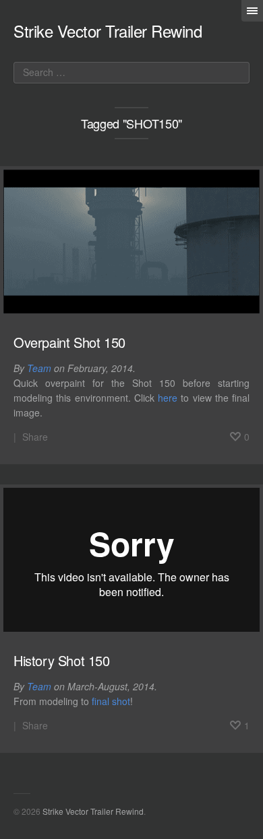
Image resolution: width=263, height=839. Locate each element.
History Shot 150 (61, 660)
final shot (111, 701)
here (167, 397)
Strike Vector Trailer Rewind (107, 31)
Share (35, 436)
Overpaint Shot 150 (69, 342)
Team (39, 368)
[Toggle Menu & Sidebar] (252, 11)
